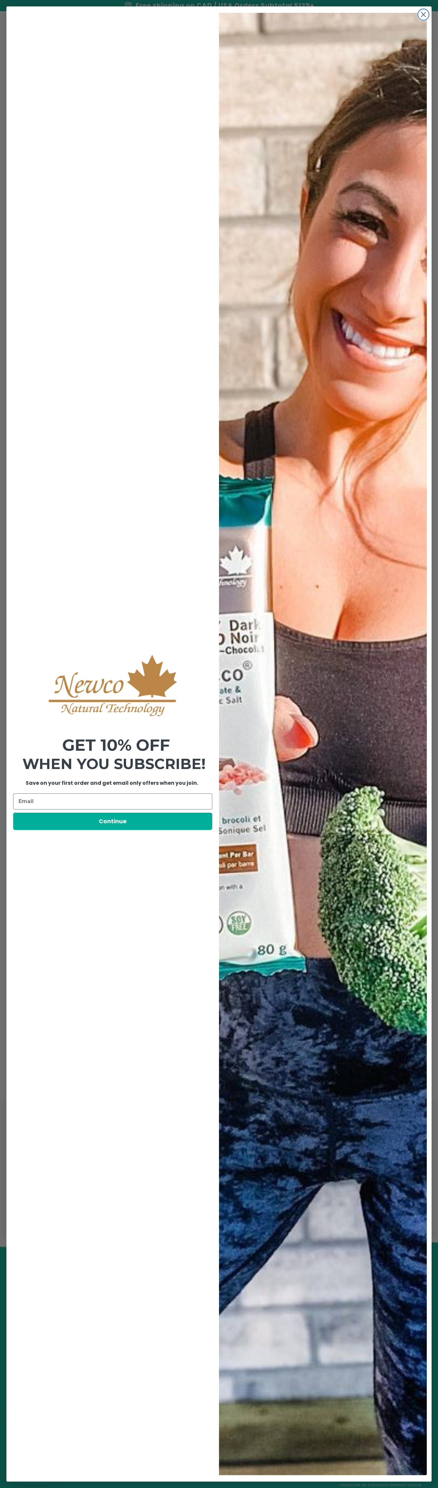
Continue (113, 821)
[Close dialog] (423, 14)
